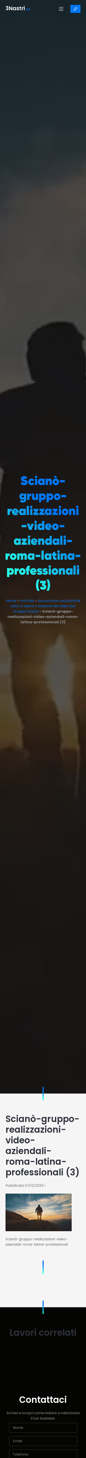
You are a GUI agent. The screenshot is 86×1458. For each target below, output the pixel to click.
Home (11, 600)
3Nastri (18, 8)
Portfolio (27, 600)
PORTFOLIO (75, 9)
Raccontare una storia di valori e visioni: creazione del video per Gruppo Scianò (45, 606)
